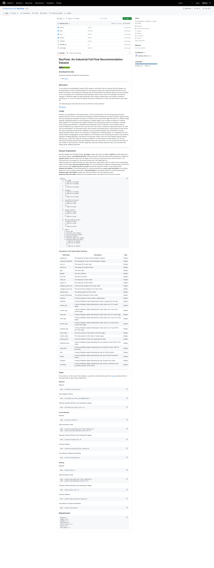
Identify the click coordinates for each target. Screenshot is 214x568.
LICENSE (62, 41)
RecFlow (20, 9)
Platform (10, 3)
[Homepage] (4, 3)
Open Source (39, 3)
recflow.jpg (63, 48)
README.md (63, 44)
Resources (28, 3)
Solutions (19, 3)
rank (61, 34)
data (61, 31)
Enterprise (50, 3)
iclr (69, 23)
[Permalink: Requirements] (58, 513)
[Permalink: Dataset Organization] (58, 151)
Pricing (59, 3)
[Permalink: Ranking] (58, 462)
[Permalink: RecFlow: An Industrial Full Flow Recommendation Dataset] (58, 61)
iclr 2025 (90, 31)
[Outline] (129, 53)
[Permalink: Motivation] (58, 85)
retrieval (62, 37)
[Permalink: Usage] (58, 111)
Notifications (188, 8)
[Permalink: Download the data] (58, 72)
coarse (61, 27)
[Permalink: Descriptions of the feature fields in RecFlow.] (58, 251)
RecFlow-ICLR (10, 9)
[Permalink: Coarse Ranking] (58, 412)
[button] (127, 178)
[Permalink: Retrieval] (58, 382)
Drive (66, 78)
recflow (90, 27)
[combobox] (111, 18)
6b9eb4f (113, 23)
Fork (198, 8)
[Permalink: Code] (58, 372)
